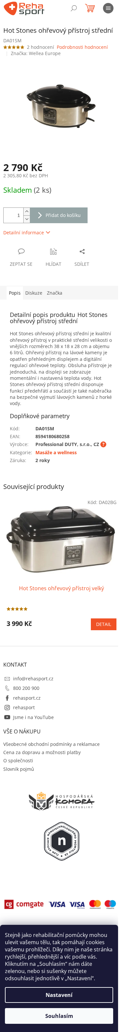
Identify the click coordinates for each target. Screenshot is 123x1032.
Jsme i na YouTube (33, 717)
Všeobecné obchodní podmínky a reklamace (51, 744)
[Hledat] (73, 8)
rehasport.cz (27, 698)
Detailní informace (23, 232)
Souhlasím (59, 1016)
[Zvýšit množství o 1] (26, 211)
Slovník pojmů (18, 769)
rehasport (24, 707)
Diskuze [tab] (33, 293)
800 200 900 (26, 688)
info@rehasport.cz (33, 678)
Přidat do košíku (63, 215)
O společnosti (18, 760)
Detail (103, 624)
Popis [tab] (15, 293)
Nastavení (59, 995)
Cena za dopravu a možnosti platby (42, 752)
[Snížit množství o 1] (26, 219)
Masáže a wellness (56, 452)
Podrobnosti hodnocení (82, 47)
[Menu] (108, 8)
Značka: (36, 53)
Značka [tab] (54, 293)
